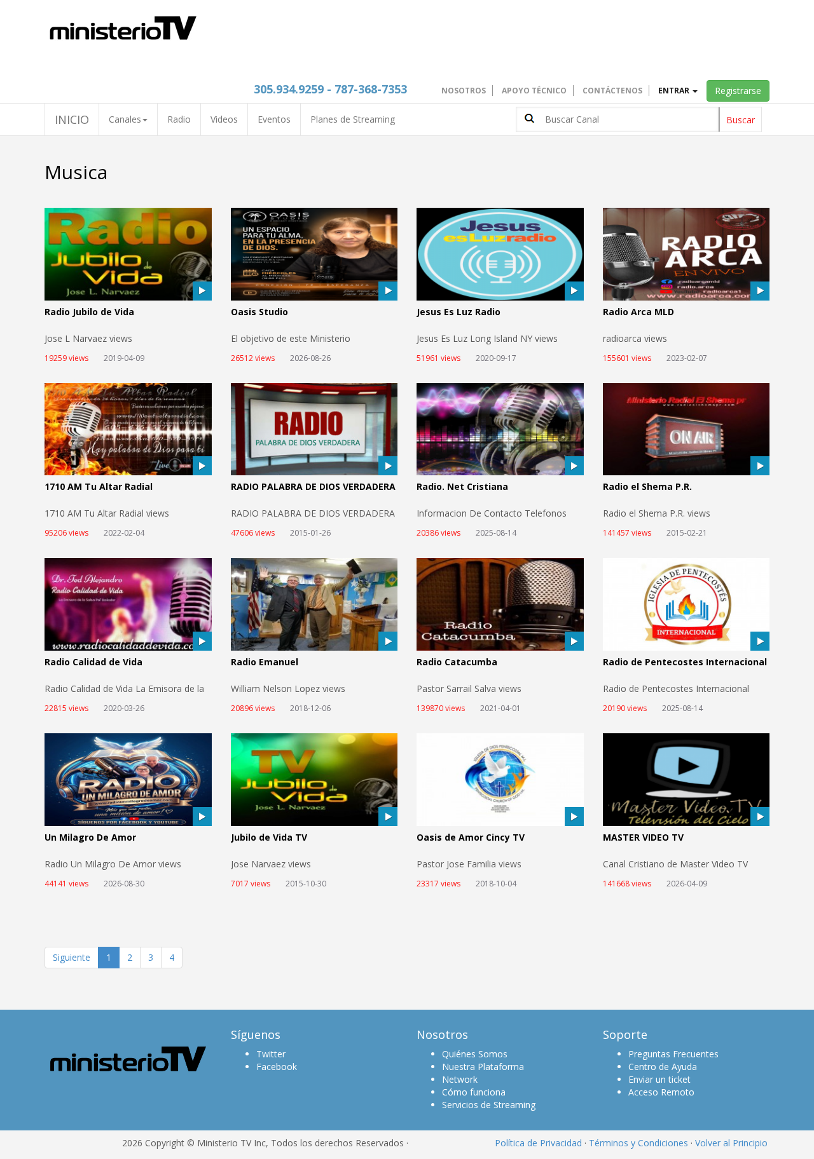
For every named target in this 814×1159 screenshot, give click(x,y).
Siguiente (71, 957)
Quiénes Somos (474, 1054)
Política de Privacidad (538, 1143)
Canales (125, 119)
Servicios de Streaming (488, 1105)
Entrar (674, 90)
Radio (179, 119)
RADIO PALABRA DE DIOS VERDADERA (313, 487)
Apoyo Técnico (534, 90)
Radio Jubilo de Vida (89, 312)
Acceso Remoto (661, 1092)
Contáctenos (612, 90)
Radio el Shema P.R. (647, 487)
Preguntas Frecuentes (673, 1054)
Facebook (276, 1067)
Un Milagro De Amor (90, 837)
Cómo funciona (474, 1092)
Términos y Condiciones (638, 1143)
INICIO (72, 119)
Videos (224, 119)
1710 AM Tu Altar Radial (99, 487)
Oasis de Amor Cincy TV (471, 837)
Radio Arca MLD (638, 312)
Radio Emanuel (264, 662)
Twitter (271, 1054)
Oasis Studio (259, 312)
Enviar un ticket (659, 1079)
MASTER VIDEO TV (643, 837)
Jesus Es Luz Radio (458, 312)
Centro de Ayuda (662, 1067)
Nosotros (463, 90)
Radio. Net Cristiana (462, 487)
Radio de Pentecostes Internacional (685, 662)
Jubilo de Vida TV (269, 837)
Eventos (274, 119)
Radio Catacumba (457, 662)
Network (460, 1079)
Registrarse (738, 91)
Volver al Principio (731, 1143)
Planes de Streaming (352, 119)
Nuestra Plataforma (483, 1067)
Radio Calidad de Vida (93, 662)
